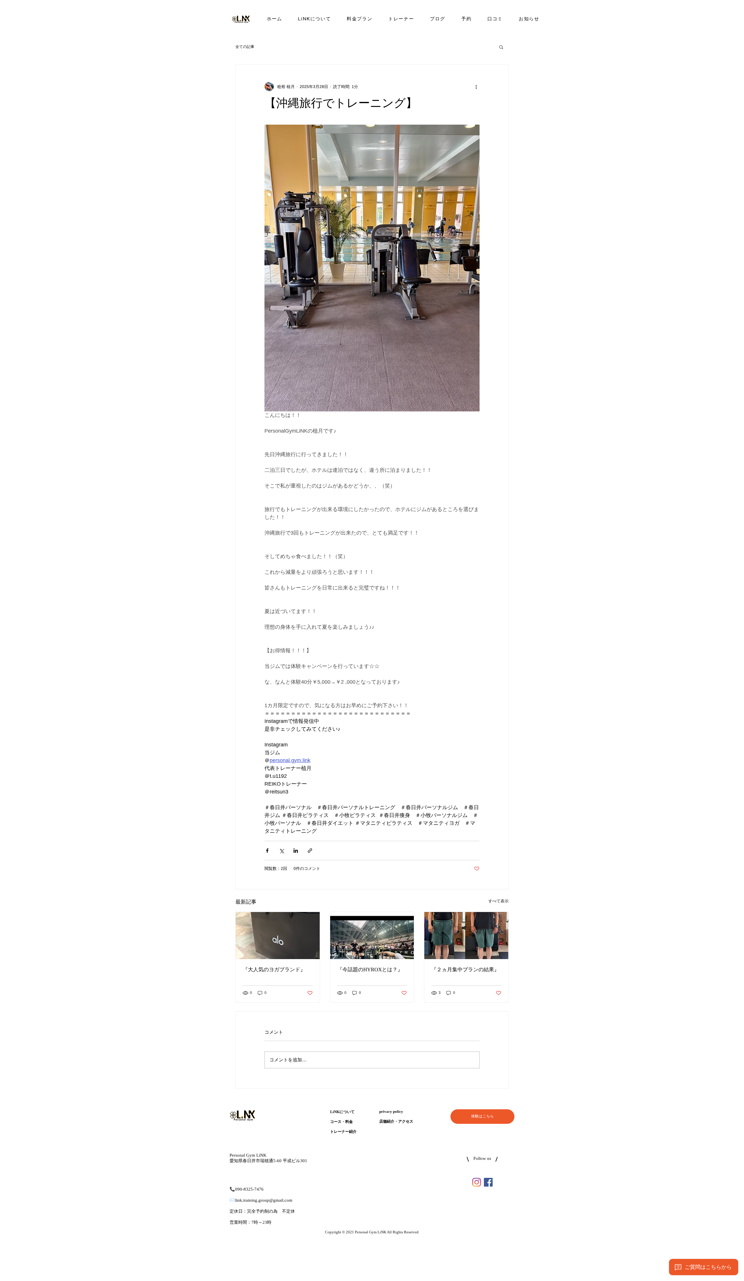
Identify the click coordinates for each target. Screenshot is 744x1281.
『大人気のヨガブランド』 (274, 970)
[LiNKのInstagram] (476, 1182)
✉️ (232, 1200)
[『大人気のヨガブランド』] (278, 935)
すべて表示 (498, 901)
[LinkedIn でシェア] (295, 850)
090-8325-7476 (249, 1189)
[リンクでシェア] (310, 850)
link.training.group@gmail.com (263, 1200)
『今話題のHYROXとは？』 (370, 970)
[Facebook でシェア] (267, 850)
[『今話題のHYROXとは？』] (372, 935)
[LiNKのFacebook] (488, 1182)
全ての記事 (244, 46)
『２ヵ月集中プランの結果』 (465, 970)
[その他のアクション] (476, 86)
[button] (501, 46)
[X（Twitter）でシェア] (281, 850)
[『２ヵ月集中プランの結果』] (466, 935)
